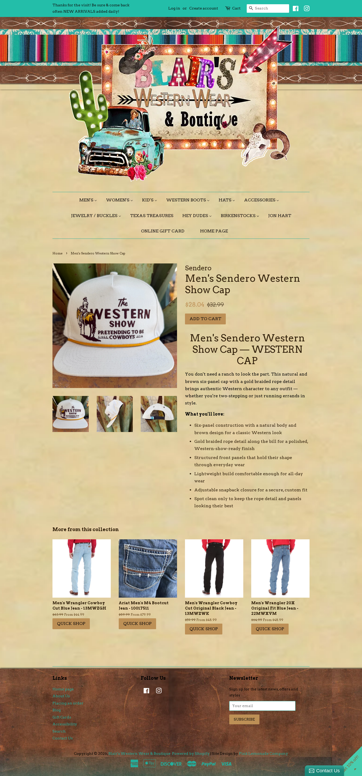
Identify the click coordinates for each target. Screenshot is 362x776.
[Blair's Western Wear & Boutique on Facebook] (294, 9)
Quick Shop (71, 623)
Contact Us (62, 738)
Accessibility (64, 724)
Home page (63, 689)
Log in (174, 8)
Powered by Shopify (191, 753)
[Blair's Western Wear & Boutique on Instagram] (305, 9)
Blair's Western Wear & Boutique (139, 753)
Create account (203, 8)
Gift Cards (61, 717)
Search (59, 731)
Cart (236, 8)
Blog (56, 710)
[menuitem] (90, 200)
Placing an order (67, 703)
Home (57, 253)
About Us (61, 696)
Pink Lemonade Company (263, 753)
